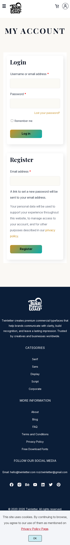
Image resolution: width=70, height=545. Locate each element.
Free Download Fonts (35, 449)
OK (35, 538)
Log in (26, 133)
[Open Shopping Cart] (57, 6)
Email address (20, 171)
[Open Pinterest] (58, 485)
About (35, 411)
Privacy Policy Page (34, 529)
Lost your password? (47, 112)
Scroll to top (66, 310)
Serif (35, 359)
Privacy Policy (35, 441)
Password (18, 94)
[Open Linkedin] (43, 485)
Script (35, 381)
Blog (35, 419)
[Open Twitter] (51, 485)
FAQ (35, 426)
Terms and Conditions (35, 434)
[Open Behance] (27, 485)
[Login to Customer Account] (65, 6)
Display (35, 374)
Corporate (35, 388)
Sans (35, 366)
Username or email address (29, 74)
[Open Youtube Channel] (35, 485)
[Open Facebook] (11, 485)
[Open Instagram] (19, 485)
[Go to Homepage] (15, 13)
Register (26, 249)
